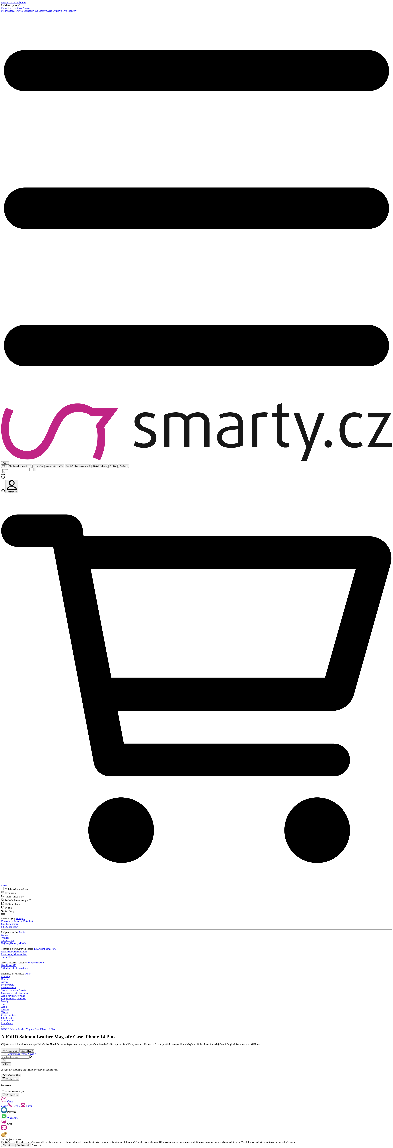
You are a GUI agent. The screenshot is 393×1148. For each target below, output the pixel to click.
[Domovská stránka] (196, 432)
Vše (4, 466)
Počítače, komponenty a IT (78, 466)
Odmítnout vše (23, 1145)
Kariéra (4, 979)
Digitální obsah (100, 466)
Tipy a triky (6, 957)
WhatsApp (12, 1118)
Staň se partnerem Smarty (13, 990)
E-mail (28, 1106)
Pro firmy (123, 466)
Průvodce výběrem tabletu (14, 954)
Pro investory (9, 11)
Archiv (4, 982)
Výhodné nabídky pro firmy (14, 968)
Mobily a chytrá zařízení (20, 466)
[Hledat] (34, 469)
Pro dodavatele (28, 11)
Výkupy (56, 11)
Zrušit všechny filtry (11, 1075)
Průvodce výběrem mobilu (14, 951)
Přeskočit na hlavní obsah (13, 2)
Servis (64, 11)
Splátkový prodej (9, 924)
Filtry (7, 1064)
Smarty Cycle (45, 11)
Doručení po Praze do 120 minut (17, 921)
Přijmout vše (8, 1145)
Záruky (4, 935)
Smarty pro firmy (9, 926)
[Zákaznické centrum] (3, 474)
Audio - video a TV (54, 466)
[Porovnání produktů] (3, 491)
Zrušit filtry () (27, 1051)
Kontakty (5, 976)
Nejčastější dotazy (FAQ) (13, 943)
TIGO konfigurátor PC (45, 948)
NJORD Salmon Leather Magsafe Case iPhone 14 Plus (28, 1029)
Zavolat (16, 1106)
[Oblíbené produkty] (3, 478)
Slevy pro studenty (35, 962)
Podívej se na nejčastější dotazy (16, 8)
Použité (113, 466)
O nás (28, 973)
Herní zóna (38, 466)
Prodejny (72, 11)
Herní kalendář (8, 965)
